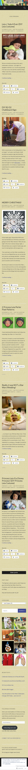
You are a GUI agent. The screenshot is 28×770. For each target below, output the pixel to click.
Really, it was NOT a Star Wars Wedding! (13, 386)
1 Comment (20, 313)
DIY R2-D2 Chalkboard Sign (9, 108)
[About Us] (20, 623)
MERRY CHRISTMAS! (11, 202)
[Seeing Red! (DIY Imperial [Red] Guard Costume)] (8, 660)
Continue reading (7, 78)
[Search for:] (14, 611)
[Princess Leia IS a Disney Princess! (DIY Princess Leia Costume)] (20, 648)
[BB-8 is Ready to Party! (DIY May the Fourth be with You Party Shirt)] (8, 647)
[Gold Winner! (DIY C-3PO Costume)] (20, 636)
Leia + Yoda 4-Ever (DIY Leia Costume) (12, 25)
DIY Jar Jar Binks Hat (7, 685)
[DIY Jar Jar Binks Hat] (20, 660)
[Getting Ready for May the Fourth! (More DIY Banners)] (8, 635)
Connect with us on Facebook (11, 738)
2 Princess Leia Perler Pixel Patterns (11, 308)
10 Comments (20, 487)
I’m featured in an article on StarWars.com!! (13, 681)
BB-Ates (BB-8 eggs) (7, 689)
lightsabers (17, 162)
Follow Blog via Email (8, 708)
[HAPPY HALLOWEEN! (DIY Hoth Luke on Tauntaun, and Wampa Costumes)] (8, 623)
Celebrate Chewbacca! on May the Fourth (13, 676)
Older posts (14, 572)
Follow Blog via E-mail (10, 727)
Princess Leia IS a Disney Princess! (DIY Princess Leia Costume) (13, 480)
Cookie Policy (7, 763)
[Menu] (4, 8)
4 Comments (20, 31)
